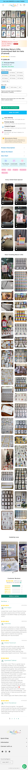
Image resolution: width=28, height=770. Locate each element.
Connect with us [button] (6, 746)
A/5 (3, 87)
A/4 (7, 87)
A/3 (20, 87)
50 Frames (20, 78)
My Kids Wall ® (16, 768)
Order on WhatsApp (11, 107)
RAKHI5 (9, 44)
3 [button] (14, 718)
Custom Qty (5, 81)
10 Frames (4, 72)
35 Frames (20, 75)
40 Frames (5, 78)
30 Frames (12, 75)
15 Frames (12, 72)
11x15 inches (14, 87)
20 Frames (19, 72)
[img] (5, 605)
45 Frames (12, 78)
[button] (3, 5)
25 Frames (5, 75)
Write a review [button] (14, 596)
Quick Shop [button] (5, 738)
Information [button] (5, 742)
